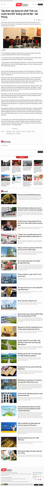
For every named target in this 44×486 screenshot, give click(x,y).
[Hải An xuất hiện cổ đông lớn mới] (9, 305)
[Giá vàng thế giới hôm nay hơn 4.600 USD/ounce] (9, 442)
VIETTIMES (22, 4)
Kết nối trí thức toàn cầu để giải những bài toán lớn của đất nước (38, 183)
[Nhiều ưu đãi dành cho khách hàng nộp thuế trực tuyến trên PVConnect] (9, 427)
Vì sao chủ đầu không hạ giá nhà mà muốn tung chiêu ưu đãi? (27, 168)
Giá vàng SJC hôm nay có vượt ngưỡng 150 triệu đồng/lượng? (30, 288)
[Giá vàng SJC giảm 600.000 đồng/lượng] (9, 199)
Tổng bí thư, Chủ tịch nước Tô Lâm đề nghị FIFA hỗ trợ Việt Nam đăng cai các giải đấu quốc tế (16, 170)
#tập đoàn (18, 131)
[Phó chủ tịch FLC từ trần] (16, 178)
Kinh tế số (5, 191)
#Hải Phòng (18, 133)
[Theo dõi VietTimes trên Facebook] (34, 479)
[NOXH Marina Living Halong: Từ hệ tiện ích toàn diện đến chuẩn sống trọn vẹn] (9, 384)
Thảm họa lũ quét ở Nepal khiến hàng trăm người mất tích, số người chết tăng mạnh (38, 170)
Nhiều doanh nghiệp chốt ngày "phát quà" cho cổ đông (30, 452)
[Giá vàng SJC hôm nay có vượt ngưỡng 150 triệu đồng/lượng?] (9, 292)
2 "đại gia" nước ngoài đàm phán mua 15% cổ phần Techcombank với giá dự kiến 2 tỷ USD (30, 236)
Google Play (41, 484)
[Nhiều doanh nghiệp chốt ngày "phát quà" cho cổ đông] (9, 455)
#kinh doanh (9, 131)
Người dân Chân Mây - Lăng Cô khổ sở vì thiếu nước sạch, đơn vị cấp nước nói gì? (27, 183)
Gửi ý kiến (40, 151)
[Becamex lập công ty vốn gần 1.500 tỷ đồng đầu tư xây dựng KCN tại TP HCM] (9, 318)
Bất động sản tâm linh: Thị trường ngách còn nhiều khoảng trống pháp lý (29, 354)
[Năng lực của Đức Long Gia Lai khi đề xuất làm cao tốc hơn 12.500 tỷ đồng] (9, 252)
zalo (36, 479)
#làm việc (23, 131)
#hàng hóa (28, 131)
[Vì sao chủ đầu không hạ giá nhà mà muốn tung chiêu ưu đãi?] (27, 163)
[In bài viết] (36, 20)
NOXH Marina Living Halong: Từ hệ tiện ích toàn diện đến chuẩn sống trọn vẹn (30, 381)
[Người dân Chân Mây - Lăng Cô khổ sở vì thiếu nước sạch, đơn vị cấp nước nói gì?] (27, 178)
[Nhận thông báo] (33, 4)
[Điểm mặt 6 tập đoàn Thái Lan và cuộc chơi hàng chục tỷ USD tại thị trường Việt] (5, 178)
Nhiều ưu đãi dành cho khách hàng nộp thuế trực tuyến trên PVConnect (29, 424)
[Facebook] (34, 19)
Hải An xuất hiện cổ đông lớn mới (27, 301)
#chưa (33, 131)
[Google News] (40, 19)
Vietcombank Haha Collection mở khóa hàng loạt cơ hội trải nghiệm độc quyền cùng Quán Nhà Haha (29, 408)
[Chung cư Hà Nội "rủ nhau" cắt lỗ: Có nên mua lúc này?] (9, 278)
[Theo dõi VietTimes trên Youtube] (38, 479)
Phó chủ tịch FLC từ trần (16, 182)
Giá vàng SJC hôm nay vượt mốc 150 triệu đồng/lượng (30, 368)
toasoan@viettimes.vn (39, 472)
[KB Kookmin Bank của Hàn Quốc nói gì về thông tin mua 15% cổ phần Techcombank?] (9, 212)
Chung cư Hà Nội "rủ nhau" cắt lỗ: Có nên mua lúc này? (29, 275)
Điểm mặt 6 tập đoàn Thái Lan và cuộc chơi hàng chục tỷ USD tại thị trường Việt (5, 183)
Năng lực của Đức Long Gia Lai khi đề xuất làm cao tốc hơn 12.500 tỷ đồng (30, 248)
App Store (36, 484)
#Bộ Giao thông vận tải (10, 133)
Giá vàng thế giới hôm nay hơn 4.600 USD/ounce (28, 439)
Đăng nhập (40, 4)
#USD (14, 131)
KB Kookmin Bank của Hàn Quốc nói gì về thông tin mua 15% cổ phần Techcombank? (30, 209)
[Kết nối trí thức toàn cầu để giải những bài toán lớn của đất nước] (38, 178)
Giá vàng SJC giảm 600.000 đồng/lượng (29, 195)
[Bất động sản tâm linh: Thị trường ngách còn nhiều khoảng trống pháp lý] (9, 358)
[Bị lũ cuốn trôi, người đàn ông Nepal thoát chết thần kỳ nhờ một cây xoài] (5, 163)
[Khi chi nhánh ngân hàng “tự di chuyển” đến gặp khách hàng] (9, 265)
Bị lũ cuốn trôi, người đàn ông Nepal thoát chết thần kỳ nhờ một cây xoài (5, 169)
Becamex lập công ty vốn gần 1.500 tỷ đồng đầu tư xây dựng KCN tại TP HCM (30, 315)
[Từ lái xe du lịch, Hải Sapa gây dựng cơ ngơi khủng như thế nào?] (9, 397)
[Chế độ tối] (36, 4)
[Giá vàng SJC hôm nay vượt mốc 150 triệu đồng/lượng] (9, 371)
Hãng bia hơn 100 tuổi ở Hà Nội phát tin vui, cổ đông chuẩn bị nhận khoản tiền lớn (30, 328)
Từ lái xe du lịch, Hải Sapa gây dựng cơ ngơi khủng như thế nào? (30, 394)
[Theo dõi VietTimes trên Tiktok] (40, 479)
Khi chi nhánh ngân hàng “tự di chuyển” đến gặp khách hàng (29, 262)
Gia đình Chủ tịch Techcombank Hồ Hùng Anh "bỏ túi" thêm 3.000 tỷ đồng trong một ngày (30, 223)
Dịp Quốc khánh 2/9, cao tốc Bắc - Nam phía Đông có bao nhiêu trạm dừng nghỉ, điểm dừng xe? (29, 342)
